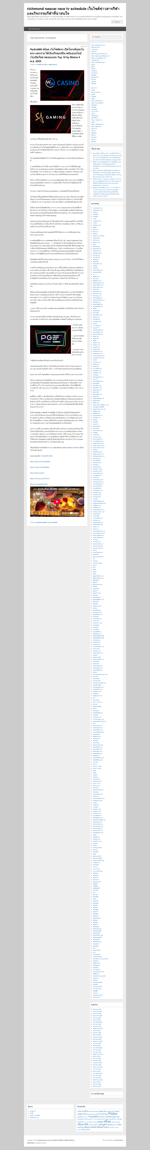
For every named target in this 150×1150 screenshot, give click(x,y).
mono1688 (96, 516)
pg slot (93, 139)
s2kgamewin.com (98, 653)
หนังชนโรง (94, 73)
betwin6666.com (97, 298)
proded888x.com (98, 614)
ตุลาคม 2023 (96, 1082)
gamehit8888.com (98, 381)
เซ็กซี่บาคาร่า (97, 963)
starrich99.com (97, 726)
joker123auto (96, 426)
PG (94, 559)
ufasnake (95, 792)
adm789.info (96, 255)
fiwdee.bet (96, 364)
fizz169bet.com (97, 368)
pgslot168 (96, 589)
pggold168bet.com (98, 576)
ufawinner (95, 796)
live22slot (94, 71)
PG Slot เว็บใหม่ (97, 563)
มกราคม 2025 (97, 1050)
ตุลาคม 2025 (96, 1030)
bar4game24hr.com (98, 283)
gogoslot (93, 141)
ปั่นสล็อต (95, 873)
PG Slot (95, 561)
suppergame (96, 734)
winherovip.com (97, 822)
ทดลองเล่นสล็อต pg (98, 860)
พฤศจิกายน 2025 (98, 1028)
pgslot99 (95, 595)
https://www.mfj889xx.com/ (101, 405)
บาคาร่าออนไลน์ (97, 871)
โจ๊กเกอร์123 (96, 997)
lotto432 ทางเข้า (97, 469)
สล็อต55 (95, 905)
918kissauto (96, 238)
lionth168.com (97, 462)
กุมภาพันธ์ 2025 (97, 1048)
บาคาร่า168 (94, 111)
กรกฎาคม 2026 (97, 1011)
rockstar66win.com (98, 646)
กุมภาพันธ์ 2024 (97, 1073)
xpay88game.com (98, 832)
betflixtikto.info (97, 291)
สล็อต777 (95, 912)
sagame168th (97, 657)
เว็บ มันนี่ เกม (97, 969)
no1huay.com (97, 542)
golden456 (96, 392)
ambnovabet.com (98, 270)
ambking (95, 268)
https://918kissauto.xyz (98, 45)
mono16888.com (98, 518)
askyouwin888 (97, 272)
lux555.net (96, 477)
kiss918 (95, 450)
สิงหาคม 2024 (97, 1060)
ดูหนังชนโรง (94, 77)
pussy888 (94, 109)
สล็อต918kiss (97, 918)
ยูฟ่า (94, 892)
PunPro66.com (97, 619)
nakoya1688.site (98, 524)
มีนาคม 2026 (97, 1020)
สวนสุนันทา (96, 944)
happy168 (96, 396)
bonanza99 (96, 311)
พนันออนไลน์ (97, 882)
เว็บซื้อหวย (96, 974)
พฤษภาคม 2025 (97, 1041)
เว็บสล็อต (95, 984)
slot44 (93, 99)
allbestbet (96, 259)
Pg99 (94, 569)
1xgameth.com (97, 221)
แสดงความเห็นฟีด (35, 1115)
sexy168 (95, 676)
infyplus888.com (98, 415)
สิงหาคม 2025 (97, 1035)
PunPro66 (96, 616)
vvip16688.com (97, 815)
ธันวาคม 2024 (97, 1052)
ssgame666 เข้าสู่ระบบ (99, 721)
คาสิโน (95, 845)
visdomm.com (97, 813)
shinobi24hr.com (97, 689)
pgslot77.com (97, 593)
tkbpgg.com (96, 755)
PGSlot (95, 586)
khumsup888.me (98, 439)
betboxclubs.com (98, 287)
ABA (94, 244)
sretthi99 (95, 715)
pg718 (94, 565)
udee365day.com (98, 760)
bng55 (94, 308)
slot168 (93, 79)
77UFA (95, 223)
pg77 (94, 567)
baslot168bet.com (98, 285)
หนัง (94, 948)
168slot (95, 212)
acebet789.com (97, 253)
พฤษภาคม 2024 (97, 1067)
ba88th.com (96, 276)
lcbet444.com (97, 458)
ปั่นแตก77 (95, 877)
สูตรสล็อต (95, 946)
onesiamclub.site (98, 548)
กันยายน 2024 (97, 1058)
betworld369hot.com (99, 300)
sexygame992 (97, 685)
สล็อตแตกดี (96, 939)
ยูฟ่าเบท (95, 895)
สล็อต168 (95, 901)
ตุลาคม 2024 (96, 1056)
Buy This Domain (34, 29)
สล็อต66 (93, 83)
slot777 (93, 131)
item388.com (97, 418)
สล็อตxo (95, 924)
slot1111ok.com (97, 702)
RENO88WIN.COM (98, 636)
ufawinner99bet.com (99, 798)
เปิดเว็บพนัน (96, 965)
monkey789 (96, 514)
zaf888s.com (97, 839)
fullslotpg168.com (98, 377)
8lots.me (95, 229)
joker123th (96, 428)
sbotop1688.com (98, 666)
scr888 (95, 672)
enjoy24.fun (96, 347)
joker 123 (94, 88)
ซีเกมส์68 (95, 852)
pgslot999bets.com (98, 599)
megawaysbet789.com (99, 503)
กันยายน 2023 (97, 1084)
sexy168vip (96, 678)
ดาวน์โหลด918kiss (97, 1119)
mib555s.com (97, 507)
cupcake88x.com (98, 332)
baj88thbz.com (97, 281)
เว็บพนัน (95, 980)
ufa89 (94, 773)
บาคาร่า (95, 867)
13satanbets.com (98, 208)
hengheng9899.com (98, 398)
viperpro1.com (97, 809)
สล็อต (70, 213)
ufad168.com (97, 779)
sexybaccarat (95, 60)
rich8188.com (97, 640)
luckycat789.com (98, 473)
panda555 (96, 554)
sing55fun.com (97, 691)
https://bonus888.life (97, 103)
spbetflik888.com (98, 713)
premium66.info (97, 612)
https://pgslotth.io (96, 126)
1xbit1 (94, 219)
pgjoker (95, 582)
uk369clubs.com (98, 800)
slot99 (93, 94)
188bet (79, 1111)
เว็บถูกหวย (96, 978)
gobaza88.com (97, 390)
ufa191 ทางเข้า (97, 766)
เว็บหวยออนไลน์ (97, 987)
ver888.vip (96, 805)
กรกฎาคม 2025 (97, 1037)
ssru (94, 723)
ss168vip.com (97, 717)
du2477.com (96, 343)
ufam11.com (96, 783)
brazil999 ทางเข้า (98, 315)
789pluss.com (97, 225)
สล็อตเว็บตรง (96, 933)
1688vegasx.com (98, 210)
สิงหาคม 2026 (97, 1009)
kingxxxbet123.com (98, 445)
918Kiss (95, 234)
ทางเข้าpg (96, 865)
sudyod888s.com (98, 730)
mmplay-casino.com (99, 512)
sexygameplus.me (98, 687)
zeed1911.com (97, 841)
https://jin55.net (96, 92)
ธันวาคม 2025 (97, 1026)
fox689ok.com (97, 370)
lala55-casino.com (98, 454)
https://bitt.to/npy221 (37, 473)
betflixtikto (96, 289)
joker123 (93, 51)
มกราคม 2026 (97, 1024)
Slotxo (95, 708)
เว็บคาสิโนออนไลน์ (98, 972)
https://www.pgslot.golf (98, 62)
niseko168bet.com (98, 535)
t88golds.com (97, 736)
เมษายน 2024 (97, 1069)
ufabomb (95, 777)
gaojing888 (96, 383)
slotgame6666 (97, 706)
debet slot (96, 336)
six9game (96, 693)
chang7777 (96, 328)
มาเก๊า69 (95, 890)
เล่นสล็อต (95, 967)
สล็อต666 (95, 910)
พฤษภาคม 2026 (97, 1016)
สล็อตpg (95, 922)
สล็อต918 (95, 916)
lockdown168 (97, 467)
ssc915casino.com (98, 719)
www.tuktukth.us (98, 828)
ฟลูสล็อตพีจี (96, 888)
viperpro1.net (97, 811)
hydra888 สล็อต (47, 456)
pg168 (93, 90)
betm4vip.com (97, 296)
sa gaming (94, 49)
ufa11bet (95, 762)
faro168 (91, 1111)
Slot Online (96, 700)
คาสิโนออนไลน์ (97, 847)
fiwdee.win (96, 366)
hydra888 (75, 447)
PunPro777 (96, 621)
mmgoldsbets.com (98, 510)
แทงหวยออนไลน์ (98, 995)
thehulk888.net (97, 749)
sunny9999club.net (98, 732)
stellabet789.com (98, 728)
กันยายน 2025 (97, 1033)
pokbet (95, 608)
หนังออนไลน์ (96, 950)
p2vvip (95, 550)
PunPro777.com (97, 623)
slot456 (93, 81)
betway (93, 135)
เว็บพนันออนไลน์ (98, 982)
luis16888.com (97, 475)
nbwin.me (95, 527)
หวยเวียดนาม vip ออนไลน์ (100, 959)
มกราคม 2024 (97, 1075)
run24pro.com (97, 651)
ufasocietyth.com (98, 794)
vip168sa (95, 807)
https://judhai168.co (97, 101)
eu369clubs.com (98, 351)
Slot (94, 698)
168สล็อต (95, 214)
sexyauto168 (96, 681)
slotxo (93, 113)
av (93, 274)
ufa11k (95, 764)
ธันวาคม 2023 (97, 1078)
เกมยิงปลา (96, 961)
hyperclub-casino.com (99, 409)
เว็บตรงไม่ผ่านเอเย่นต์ (99, 976)
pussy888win (97, 631)
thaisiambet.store (98, 745)
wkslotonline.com (98, 824)
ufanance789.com (98, 790)
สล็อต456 (95, 903)
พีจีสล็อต (95, 884)
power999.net (97, 610)
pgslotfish (96, 602)
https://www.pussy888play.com (100, 56)
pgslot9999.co (97, 597)
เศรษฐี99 (95, 991)
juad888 (95, 433)
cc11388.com (97, 326)
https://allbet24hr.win (97, 124)
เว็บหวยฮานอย (97, 989)
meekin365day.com (98, 501)
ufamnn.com (96, 785)
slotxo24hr (96, 711)
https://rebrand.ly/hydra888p (40, 461)
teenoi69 (95, 741)
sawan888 (96, 661)
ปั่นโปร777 (96, 880)
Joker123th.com (97, 430)
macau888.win (97, 488)
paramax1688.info (98, 557)
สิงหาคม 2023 (97, 1086)
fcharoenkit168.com (98, 356)
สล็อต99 (93, 107)
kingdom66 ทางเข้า (98, 443)
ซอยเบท (95, 850)
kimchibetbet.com (98, 441)
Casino (95, 323)
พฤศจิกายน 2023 (98, 1080)
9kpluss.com (96, 242)
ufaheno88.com (97, 781)
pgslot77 (95, 591)
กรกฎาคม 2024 (97, 1063)
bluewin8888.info (98, 304)
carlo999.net (96, 319)
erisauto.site (96, 349)
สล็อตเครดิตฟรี (97, 931)
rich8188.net (96, 642)
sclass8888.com (98, 670)
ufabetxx (95, 775)
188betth (95, 216)
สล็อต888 (94, 105)
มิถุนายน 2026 (97, 1013)
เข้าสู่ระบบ (33, 1111)
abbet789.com (97, 249)
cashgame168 (97, 321)
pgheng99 (96, 580)
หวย (94, 952)
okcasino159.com (98, 544)
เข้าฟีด (31, 1113)
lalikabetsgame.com (99, 456)
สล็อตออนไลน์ (97, 929)
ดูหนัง (94, 854)
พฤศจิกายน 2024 (98, 1054)
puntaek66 (96, 625)
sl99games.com (97, 696)
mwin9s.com (96, 520)
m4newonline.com (98, 480)
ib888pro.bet (96, 411)
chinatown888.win (98, 330)
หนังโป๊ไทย (94, 118)
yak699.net (96, 837)
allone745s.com (97, 264)
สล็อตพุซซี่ (96, 927)
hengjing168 (96, 400)
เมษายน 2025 (97, 1043)
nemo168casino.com (99, 531)
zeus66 (95, 843)
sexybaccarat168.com (99, 683)
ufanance (95, 788)
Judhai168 (96, 435)
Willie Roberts (53, 64)
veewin (95, 803)
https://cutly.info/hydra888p (39, 467)
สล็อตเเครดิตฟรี (97, 937)
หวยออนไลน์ (96, 954)
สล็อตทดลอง (95, 116)
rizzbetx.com (97, 644)
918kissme (96, 240)
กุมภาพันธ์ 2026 (97, 1022)
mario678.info (97, 497)
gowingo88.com (97, 394)
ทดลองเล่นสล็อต (97, 858)
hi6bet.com (96, 403)
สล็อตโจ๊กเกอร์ (97, 942)
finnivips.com (97, 362)
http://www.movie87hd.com (99, 54)
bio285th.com (97, 302)
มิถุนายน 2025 (97, 1039)
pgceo (94, 572)
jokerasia (94, 137)
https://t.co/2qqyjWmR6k (39, 484)
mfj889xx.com (97, 505)
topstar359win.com (98, 758)
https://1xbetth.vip (96, 120)
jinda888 (95, 422)
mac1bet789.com (98, 484)
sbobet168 (96, 664)
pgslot (93, 64)
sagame (95, 655)
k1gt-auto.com (97, 437)
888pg (94, 227)
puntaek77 (96, 627)
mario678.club (97, 492)
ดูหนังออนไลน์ (95, 47)
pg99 (92, 66)
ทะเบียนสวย (96, 862)
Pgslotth (95, 604)
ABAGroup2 (96, 246)
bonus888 (96, 313)
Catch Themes (118, 1140)
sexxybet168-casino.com (100, 674)
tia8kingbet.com (97, 751)
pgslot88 (93, 133)
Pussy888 (96, 629)
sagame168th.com (98, 659)
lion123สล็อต (96, 460)
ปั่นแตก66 (95, 875)
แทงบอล (95, 993)
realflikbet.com (97, 634)
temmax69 (96, 743)
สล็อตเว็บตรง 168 (98, 935)
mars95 (95, 499)
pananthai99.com (98, 552)
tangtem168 (96, 738)
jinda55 (95, 420)
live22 (96, 1114)
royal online (96, 649)
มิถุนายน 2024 (97, 1065)
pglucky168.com (98, 584)
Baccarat (95, 278)
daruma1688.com (98, 334)
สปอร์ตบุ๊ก (95, 897)
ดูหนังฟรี (93, 75)
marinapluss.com (98, 490)
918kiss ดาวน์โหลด (98, 236)
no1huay (95, 539)
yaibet (94, 835)
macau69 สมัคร (97, 486)
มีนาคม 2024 (97, 1071)
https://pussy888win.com (98, 58)
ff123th (95, 360)
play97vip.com (97, 606)
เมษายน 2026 (97, 1018)
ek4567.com (96, 345)
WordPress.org (34, 1117)
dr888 (94, 341)
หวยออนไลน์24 (97, 957)
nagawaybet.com (98, 522)
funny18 (95, 379)
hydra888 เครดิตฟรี (41, 522)
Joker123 (95, 424)
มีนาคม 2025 (97, 1046)
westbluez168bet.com (99, 820)
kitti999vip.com (97, 452)
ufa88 (94, 771)
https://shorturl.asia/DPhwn (39, 478)
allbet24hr (96, 261)
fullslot (93, 69)
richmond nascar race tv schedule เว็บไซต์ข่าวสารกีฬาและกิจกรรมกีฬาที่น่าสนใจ (73, 11)
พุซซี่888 (95, 886)
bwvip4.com (96, 317)
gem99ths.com (97, 385)
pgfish (94, 574)
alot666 (95, 266)
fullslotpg (95, 375)
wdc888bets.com (98, 818)
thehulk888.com (97, 747)
